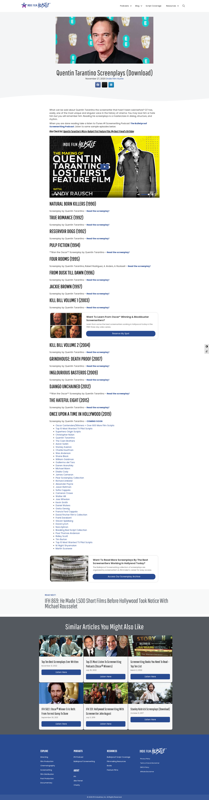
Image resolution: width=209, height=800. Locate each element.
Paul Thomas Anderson (68, 533)
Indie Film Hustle (115, 78)
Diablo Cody (62, 471)
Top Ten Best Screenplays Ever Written (59, 662)
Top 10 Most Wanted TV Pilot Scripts (74, 428)
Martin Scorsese (64, 548)
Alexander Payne (64, 484)
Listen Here (68, 672)
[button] (131, 6)
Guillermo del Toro (65, 462)
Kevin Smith (62, 502)
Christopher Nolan (65, 434)
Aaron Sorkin (62, 443)
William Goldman (65, 459)
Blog (137, 5)
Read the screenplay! (98, 307)
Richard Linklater (64, 480)
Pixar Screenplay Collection (70, 477)
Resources (171, 5)
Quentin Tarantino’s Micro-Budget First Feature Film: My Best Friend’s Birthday (98, 131)
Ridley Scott (62, 536)
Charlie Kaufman (64, 450)
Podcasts (124, 5)
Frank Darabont (64, 517)
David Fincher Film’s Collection (71, 514)
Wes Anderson (63, 453)
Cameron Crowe (64, 493)
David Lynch (62, 523)
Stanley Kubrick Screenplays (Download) (150, 709)
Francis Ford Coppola (67, 511)
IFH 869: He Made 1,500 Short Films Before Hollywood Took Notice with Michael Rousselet (106, 603)
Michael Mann (63, 468)
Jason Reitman (63, 487)
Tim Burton (61, 539)
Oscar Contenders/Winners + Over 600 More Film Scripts (85, 425)
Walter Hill (61, 496)
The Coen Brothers (65, 440)
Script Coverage (153, 5)
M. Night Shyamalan (66, 545)
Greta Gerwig (63, 508)
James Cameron (64, 474)
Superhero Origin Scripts (68, 431)
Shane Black (62, 456)
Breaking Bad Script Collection (71, 530)
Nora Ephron (62, 527)
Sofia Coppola (63, 490)
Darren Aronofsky (64, 465)
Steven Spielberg (64, 520)
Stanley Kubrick (63, 447)
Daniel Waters (63, 505)
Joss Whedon (63, 499)
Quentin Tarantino (65, 437)
